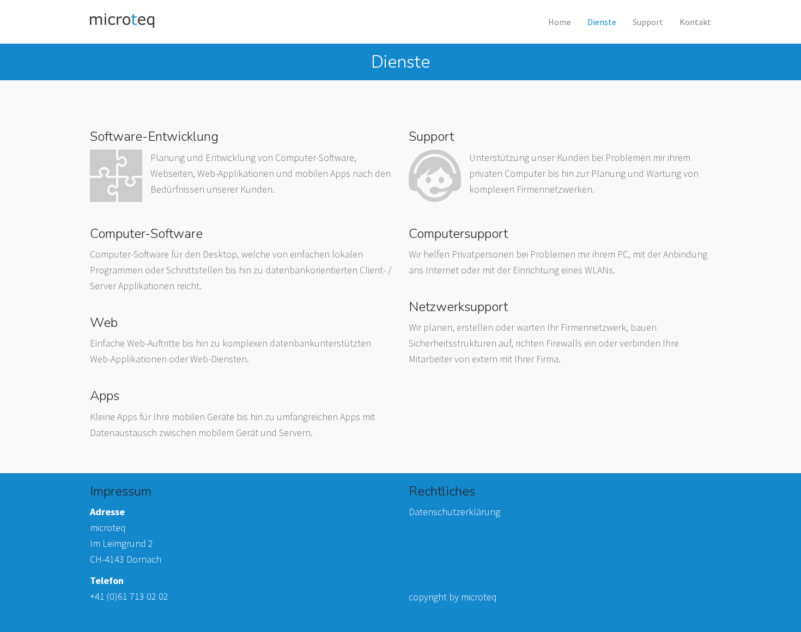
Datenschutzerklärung (454, 511)
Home (559, 21)
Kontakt (695, 21)
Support (648, 21)
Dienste (601, 21)
